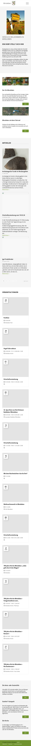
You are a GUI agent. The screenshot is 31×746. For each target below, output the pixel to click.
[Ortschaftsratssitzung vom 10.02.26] (15, 203)
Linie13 (18, 742)
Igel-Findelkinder (7, 259)
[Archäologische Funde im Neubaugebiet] (15, 159)
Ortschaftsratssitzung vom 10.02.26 (13, 215)
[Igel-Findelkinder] (15, 247)
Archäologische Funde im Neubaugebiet (15, 171)
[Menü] (26, 3)
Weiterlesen (5, 189)
